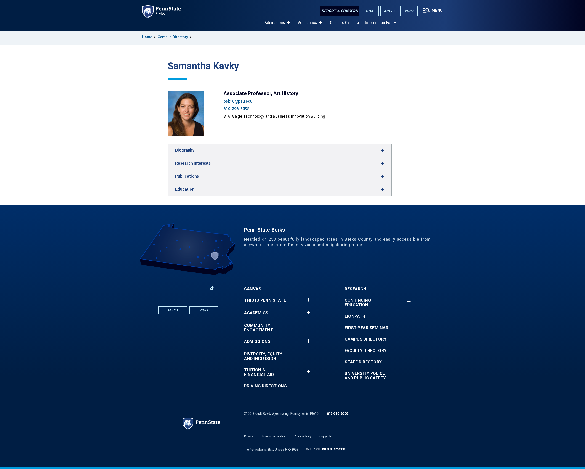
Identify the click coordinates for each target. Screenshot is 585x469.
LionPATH (355, 316)
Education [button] (184, 189)
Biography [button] (184, 150)
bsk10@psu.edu (238, 101)
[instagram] (200, 288)
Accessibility (303, 436)
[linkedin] (176, 288)
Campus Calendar (345, 22)
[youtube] (188, 288)
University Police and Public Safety (365, 375)
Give (370, 11)
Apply (389, 11)
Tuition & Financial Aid (259, 372)
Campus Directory (173, 37)
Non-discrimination (274, 436)
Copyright (325, 436)
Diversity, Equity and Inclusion (263, 356)
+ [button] (308, 300)
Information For (378, 22)
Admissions (275, 22)
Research (355, 289)
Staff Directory (363, 362)
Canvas (252, 289)
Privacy (248, 436)
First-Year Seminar (366, 327)
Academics (307, 22)
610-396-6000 (337, 413)
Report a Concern (340, 11)
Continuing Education (358, 302)
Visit (409, 11)
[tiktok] (212, 288)
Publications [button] (187, 176)
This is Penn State (265, 300)
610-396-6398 (236, 108)
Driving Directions (265, 386)
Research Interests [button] (193, 163)
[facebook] (164, 288)
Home (147, 37)
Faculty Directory (366, 350)
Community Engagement (258, 327)
